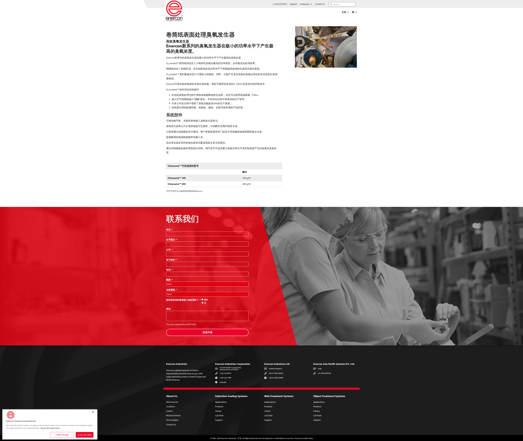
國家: (169, 279)
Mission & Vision (173, 415)
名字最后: (171, 239)
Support (219, 420)
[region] (50, 424)
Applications (221, 402)
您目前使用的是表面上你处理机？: (183, 299)
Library (218, 411)
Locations (170, 406)
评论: (168, 308)
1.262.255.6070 (225, 373)
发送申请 (207, 332)
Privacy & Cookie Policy (304, 438)
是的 (206, 300)
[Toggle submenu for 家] (356, 12)
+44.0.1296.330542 (275, 373)
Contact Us (171, 424)
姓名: (169, 229)
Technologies (172, 420)
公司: (169, 249)
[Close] (93, 412)
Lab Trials (219, 415)
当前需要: (171, 289)
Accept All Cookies (84, 435)
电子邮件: (171, 259)
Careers (169, 411)
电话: (169, 269)
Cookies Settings (62, 435)
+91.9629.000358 (324, 373)
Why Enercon (172, 402)
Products (219, 406)
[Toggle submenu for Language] (311, 4)
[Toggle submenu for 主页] (348, 12)
